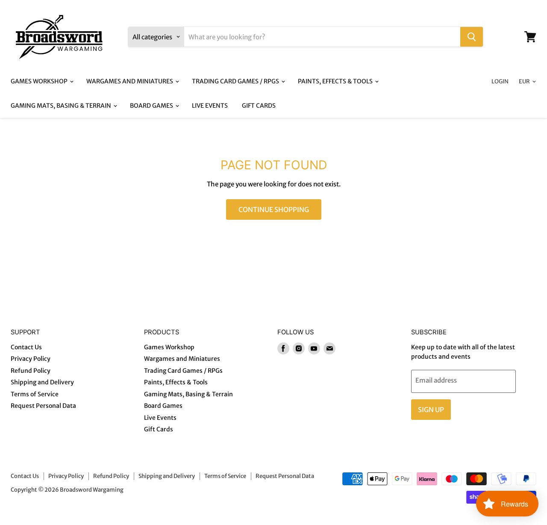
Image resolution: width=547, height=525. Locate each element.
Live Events (210, 105)
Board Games (152, 105)
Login (500, 81)
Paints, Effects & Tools (336, 81)
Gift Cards (259, 105)
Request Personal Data (43, 406)
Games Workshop (40, 81)
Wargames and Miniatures (130, 81)
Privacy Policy (30, 359)
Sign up (431, 409)
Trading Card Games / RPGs (236, 81)
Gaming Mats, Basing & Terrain (61, 105)
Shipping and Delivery (42, 382)
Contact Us (26, 347)
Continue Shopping (273, 209)
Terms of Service (35, 394)
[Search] (471, 37)
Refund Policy (30, 371)
